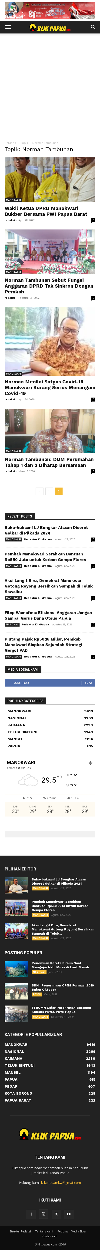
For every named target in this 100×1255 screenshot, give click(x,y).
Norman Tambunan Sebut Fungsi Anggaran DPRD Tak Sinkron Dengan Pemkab (49, 286)
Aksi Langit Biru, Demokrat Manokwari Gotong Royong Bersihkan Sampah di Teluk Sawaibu (49, 586)
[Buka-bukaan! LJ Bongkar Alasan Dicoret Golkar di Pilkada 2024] (16, 885)
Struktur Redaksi (20, 1231)
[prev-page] (39, 491)
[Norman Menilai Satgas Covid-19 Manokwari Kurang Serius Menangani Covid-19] (50, 341)
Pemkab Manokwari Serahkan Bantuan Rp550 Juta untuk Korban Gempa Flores (60, 906)
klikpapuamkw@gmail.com (61, 1182)
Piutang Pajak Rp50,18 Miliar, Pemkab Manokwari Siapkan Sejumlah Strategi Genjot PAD (43, 645)
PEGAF (36, 994)
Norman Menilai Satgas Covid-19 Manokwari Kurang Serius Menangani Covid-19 (50, 387)
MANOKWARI (13, 200)
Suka (88, 682)
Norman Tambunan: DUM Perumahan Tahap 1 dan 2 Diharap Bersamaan (49, 462)
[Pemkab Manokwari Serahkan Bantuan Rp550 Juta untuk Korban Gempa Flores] (16, 908)
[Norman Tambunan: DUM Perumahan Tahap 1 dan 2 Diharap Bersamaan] (50, 431)
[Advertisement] (50, 88)
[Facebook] (31, 1214)
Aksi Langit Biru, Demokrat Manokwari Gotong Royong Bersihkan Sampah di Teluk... (63, 929)
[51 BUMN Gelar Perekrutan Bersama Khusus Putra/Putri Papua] (16, 1014)
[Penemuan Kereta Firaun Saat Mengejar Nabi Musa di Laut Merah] (16, 969)
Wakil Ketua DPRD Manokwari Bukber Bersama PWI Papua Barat (46, 211)
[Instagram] (43, 1214)
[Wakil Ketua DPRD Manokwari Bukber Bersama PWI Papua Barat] (50, 179)
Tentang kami (44, 1231)
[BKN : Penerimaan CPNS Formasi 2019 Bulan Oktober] (16, 991)
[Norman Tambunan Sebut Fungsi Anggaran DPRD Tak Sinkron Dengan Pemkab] (50, 251)
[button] (7, 27)
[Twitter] (56, 1214)
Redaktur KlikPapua (38, 539)
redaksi (10, 220)
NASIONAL (12, 624)
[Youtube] (68, 1214)
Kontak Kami (50, 1236)
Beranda (10, 143)
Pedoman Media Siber (72, 1231)
